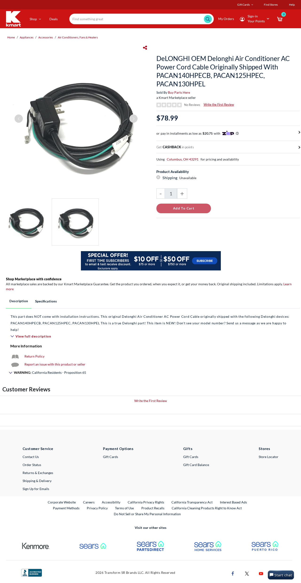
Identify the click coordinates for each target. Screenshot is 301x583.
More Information (26, 346)
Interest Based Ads (233, 502)
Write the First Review (219, 104)
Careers (89, 502)
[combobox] (141, 19)
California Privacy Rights (146, 502)
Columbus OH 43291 (182, 159)
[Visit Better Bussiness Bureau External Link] (31, 572)
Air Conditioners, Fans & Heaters (78, 37)
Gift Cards (110, 457)
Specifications (46, 301)
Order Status (32, 465)
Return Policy (34, 356)
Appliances (26, 37)
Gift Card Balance (196, 465)
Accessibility (111, 502)
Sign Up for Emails (36, 489)
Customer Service (38, 448)
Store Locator (268, 457)
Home (11, 37)
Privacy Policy (97, 508)
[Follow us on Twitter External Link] (247, 573)
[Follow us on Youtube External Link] (261, 573)
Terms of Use (124, 508)
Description (18, 301)
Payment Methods (66, 508)
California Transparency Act (192, 502)
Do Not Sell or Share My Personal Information (147, 514)
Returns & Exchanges (38, 473)
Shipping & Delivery (37, 481)
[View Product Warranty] (15, 356)
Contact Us (31, 457)
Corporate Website (62, 502)
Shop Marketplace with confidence (34, 279)
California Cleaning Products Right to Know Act (207, 508)
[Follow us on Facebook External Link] (233, 573)
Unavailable (188, 178)
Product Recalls (153, 508)
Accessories (45, 37)
